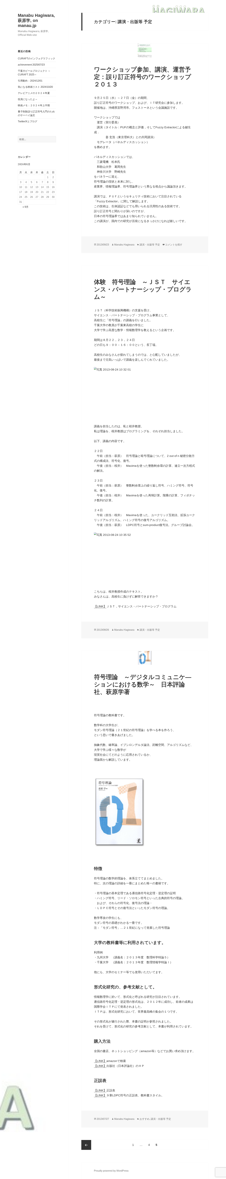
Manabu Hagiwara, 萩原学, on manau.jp (36, 20)
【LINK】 (100, 606)
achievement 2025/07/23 (31, 64)
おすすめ (144, 1119)
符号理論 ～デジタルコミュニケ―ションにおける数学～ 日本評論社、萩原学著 (142, 684)
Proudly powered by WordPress (111, 1170)
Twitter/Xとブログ (27, 121)
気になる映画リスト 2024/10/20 (35, 87)
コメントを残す (173, 244)
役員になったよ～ (28, 99)
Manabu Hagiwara (124, 244)
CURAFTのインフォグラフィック (36, 58)
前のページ (86, 1145)
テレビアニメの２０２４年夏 (34, 93)
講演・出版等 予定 (150, 244)
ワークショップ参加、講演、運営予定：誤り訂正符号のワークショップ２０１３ (142, 77)
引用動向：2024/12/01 (30, 80)
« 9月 (25, 207)
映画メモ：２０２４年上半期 (34, 105)
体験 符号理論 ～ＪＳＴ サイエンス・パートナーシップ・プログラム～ (143, 289)
